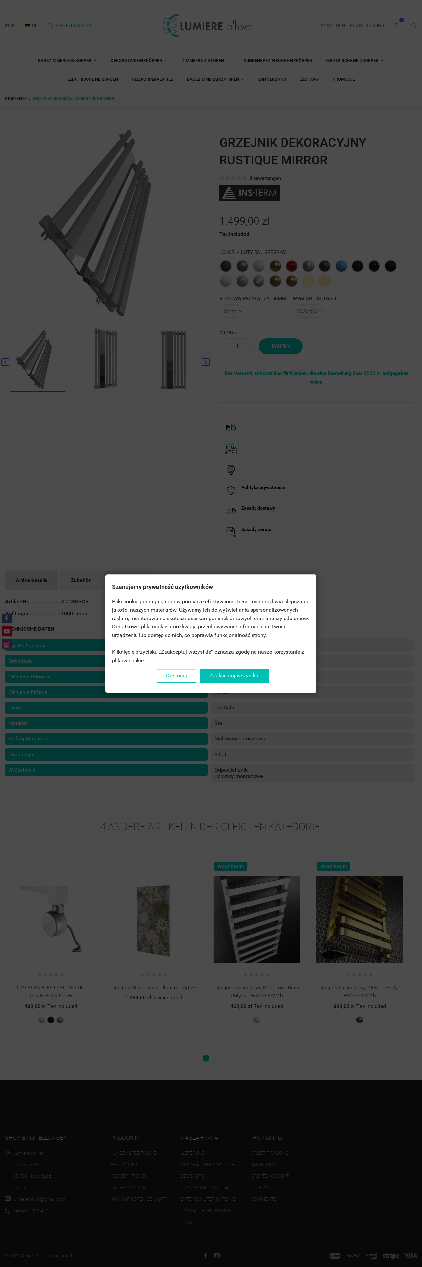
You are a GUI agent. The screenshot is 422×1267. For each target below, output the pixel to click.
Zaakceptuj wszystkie (234, 676)
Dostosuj (176, 676)
